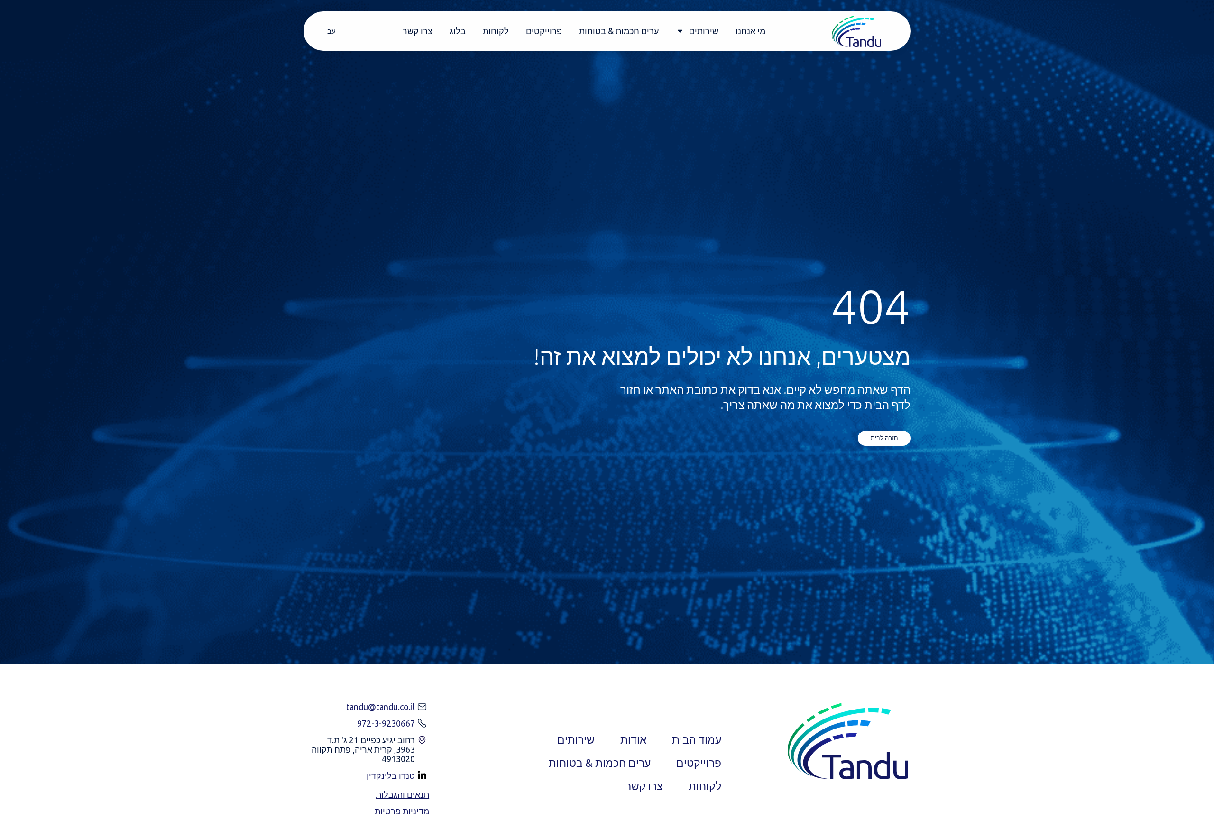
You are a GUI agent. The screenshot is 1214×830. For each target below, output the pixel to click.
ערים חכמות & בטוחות (619, 31)
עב (331, 31)
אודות (633, 740)
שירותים (703, 31)
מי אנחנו (750, 31)
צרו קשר (417, 31)
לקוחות (496, 31)
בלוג (458, 31)
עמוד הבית (696, 740)
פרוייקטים (544, 31)
